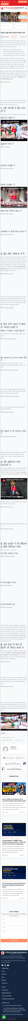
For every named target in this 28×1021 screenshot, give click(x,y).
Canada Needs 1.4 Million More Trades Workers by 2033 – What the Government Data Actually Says (14, 842)
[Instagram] (6, 2)
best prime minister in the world (8, 737)
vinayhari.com (13, 749)
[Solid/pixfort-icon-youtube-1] (8, 965)
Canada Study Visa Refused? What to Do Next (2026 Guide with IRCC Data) (13, 885)
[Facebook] (2, 2)
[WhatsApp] (9, 2)
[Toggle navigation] (26, 8)
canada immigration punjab (7, 740)
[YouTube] (4, 2)
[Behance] (2, 965)
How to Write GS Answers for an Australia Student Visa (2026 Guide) (14, 800)
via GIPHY (3, 733)
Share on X (21, 758)
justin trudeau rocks (19, 740)
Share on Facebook (10, 758)
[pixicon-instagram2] (5, 965)
